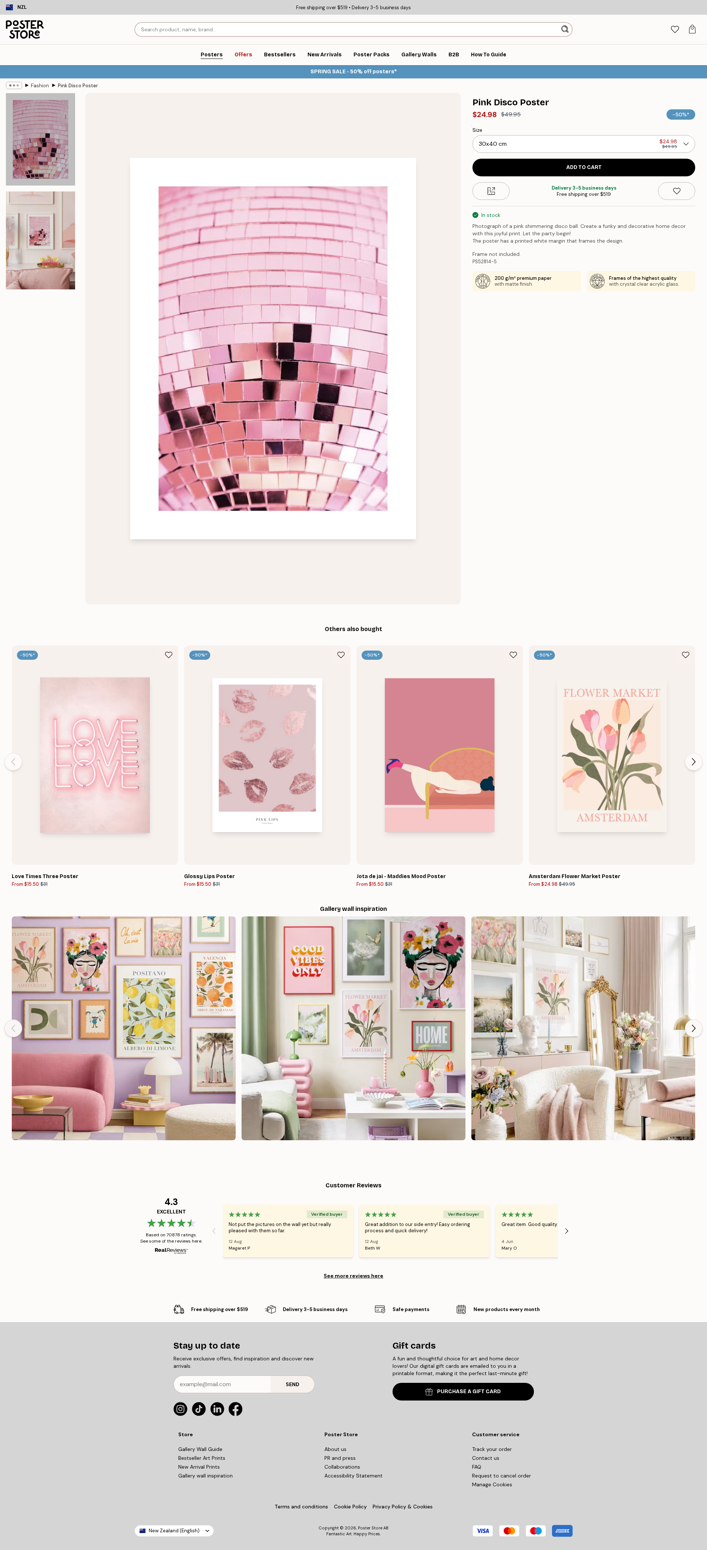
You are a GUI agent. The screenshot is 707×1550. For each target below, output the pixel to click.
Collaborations (342, 1466)
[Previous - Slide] (13, 762)
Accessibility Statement (353, 1475)
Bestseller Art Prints (201, 1458)
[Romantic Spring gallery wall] (583, 1028)
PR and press (340, 1458)
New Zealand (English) (174, 1531)
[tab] (674, 29)
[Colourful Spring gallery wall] (353, 1028)
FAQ (476, 1466)
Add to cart (584, 167)
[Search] (566, 29)
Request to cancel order (501, 1475)
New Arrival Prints (199, 1466)
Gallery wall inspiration (205, 1475)
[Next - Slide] (694, 762)
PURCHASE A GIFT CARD (469, 1391)
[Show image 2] (40, 240)
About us (335, 1449)
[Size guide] (491, 191)
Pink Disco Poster (78, 85)
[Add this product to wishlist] (676, 191)
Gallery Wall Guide (200, 1449)
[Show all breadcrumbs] (14, 85)
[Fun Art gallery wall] (124, 1028)
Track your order (492, 1449)
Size (477, 130)
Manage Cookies (492, 1484)
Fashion (40, 85)
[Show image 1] (40, 139)
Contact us (485, 1458)
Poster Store (370, 1527)
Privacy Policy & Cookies (403, 1506)
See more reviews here (353, 1275)
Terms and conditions (301, 1506)
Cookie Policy (350, 1506)
